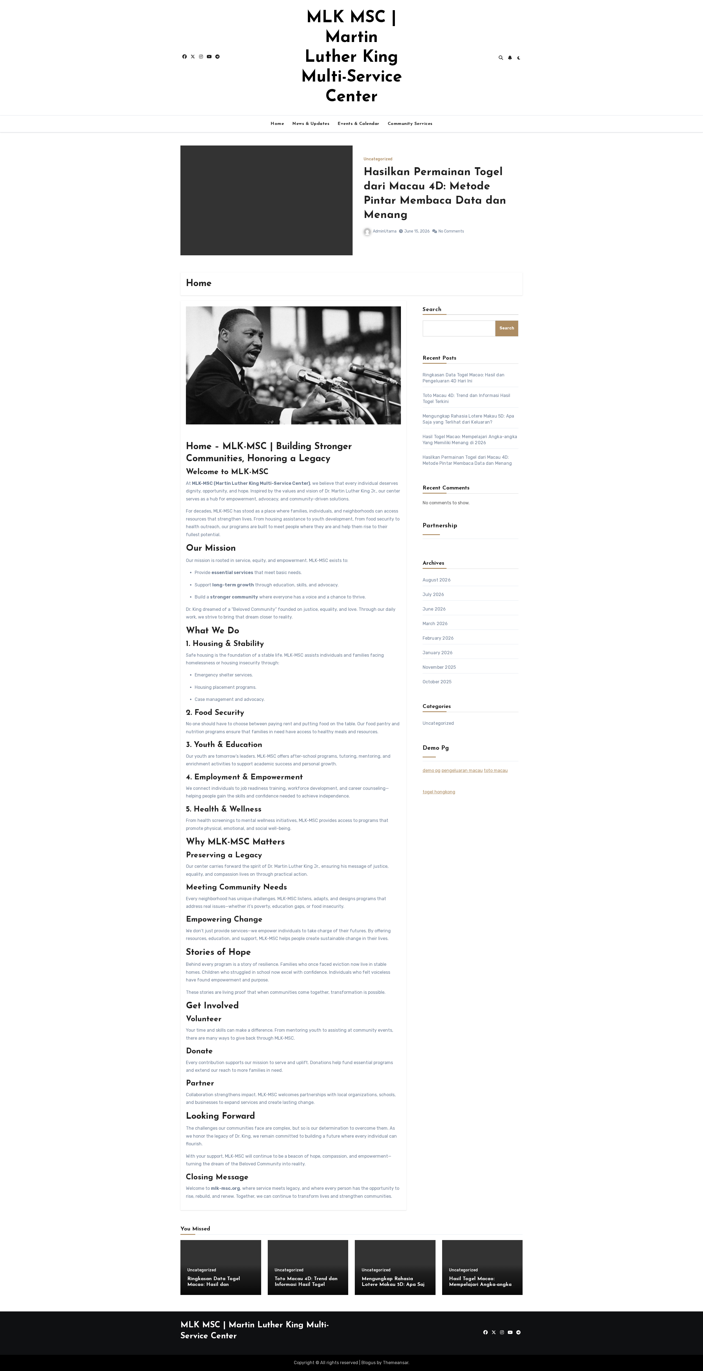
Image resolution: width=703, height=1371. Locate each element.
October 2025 (437, 681)
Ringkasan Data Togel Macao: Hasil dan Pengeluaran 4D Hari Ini (428, 194)
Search (432, 309)
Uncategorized (378, 166)
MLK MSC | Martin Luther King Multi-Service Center (351, 57)
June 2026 (434, 609)
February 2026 (438, 638)
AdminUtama (385, 224)
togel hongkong (439, 791)
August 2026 (437, 580)
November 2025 (439, 667)
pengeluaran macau (462, 770)
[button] (515, 207)
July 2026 (433, 594)
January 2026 (438, 652)
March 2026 (435, 623)
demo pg (431, 770)
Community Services (410, 124)
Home (277, 124)
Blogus (368, 1362)
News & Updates (310, 124)
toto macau (496, 770)
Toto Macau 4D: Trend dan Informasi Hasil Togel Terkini (306, 1285)
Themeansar (395, 1362)
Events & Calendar (358, 124)
